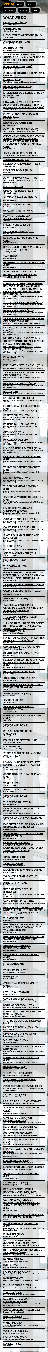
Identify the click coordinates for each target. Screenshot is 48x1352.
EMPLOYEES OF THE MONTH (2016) (23, 365)
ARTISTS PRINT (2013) (15, 789)
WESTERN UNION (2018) (16, 159)
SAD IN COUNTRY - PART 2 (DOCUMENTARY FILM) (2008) (19, 1190)
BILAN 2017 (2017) (13, 357)
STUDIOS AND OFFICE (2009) (19, 1033)
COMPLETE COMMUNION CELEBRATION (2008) (17, 1119)
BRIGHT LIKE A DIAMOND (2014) (21, 653)
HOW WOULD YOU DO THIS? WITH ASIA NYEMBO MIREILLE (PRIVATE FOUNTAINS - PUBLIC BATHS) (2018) (23, 105)
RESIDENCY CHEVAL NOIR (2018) (22, 164)
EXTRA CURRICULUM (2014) (19, 671)
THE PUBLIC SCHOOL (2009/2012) (22, 1021)
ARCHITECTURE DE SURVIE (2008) (22, 1086)
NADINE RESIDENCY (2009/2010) (21, 1027)
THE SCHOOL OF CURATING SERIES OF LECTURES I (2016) (23, 374)
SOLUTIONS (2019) (13, 48)
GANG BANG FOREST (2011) (19, 901)
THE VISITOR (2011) (14, 918)
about (31, 4)
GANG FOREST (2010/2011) (18, 998)
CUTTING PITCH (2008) (16, 1160)
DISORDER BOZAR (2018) (17, 170)
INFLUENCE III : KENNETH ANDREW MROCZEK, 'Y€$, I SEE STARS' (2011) (24, 908)
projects (9, 10)
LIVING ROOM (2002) (15, 1337)
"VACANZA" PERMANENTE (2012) (22, 876)
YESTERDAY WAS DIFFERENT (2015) (23, 584)
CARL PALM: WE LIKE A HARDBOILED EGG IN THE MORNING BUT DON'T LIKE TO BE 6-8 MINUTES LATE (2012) (23, 846)
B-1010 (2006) (10, 1265)
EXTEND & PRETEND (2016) (18, 398)
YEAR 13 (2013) (11, 783)
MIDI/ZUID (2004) (12, 1316)
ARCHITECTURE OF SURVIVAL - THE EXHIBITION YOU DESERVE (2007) (23, 1215)
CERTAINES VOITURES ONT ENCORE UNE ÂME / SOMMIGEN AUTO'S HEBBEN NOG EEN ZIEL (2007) (21, 1204)
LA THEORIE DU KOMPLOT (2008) (22, 1101)
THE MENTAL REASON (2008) (19, 1079)
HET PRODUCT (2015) (15, 559)
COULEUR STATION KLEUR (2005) (22, 1310)
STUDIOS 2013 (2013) (15, 795)
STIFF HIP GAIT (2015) (15, 598)
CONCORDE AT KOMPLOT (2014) (21, 647)
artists (23, 10)
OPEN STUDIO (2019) (15, 22)
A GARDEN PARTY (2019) (17, 41)
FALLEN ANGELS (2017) (16, 225)
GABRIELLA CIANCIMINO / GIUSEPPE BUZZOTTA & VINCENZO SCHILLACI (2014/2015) (23, 608)
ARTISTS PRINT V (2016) (16, 415)
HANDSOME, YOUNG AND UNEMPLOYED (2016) (17, 509)
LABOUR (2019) (12, 79)
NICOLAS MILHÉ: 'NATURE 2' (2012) (23, 870)
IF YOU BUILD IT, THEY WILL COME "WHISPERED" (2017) (23, 248)
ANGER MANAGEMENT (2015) (20, 553)
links (35, 10)
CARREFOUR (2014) (14, 700)
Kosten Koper (30, 1195)
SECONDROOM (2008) (15, 1182)
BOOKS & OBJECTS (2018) (18, 123)
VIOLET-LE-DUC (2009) (16, 1040)
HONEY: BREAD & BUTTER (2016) (22, 448)
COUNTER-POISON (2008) (17, 1133)
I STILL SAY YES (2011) (16, 992)
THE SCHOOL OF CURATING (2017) (23, 302)
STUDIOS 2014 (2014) (15, 724)
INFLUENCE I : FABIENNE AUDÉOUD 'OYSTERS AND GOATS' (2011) (23, 937)
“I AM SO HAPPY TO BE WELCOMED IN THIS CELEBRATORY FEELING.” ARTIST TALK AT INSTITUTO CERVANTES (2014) (23, 627)
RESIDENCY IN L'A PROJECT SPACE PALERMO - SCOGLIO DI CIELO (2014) (23, 662)
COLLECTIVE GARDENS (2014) (20, 678)
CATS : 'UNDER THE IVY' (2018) (20, 129)
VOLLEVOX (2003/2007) (16, 1331)
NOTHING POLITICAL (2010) (18, 1005)
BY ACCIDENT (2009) (14, 1066)
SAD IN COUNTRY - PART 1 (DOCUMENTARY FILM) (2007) (19, 1242)
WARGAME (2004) (13, 1323)
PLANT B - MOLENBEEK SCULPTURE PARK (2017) (17, 217)
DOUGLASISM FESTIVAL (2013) (20, 740)
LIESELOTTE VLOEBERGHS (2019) (22, 35)
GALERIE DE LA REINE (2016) (19, 527)
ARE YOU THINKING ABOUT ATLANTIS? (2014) (18, 707)
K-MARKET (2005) (13, 1278)
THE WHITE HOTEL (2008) (17, 1073)
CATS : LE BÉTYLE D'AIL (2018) (20, 178)
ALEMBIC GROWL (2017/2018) (20, 197)
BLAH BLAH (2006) (13, 1259)
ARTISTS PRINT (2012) (15, 882)
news (19, 4)
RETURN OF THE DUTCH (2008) (20, 1127)
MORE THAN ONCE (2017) (17, 204)
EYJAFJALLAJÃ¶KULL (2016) (19, 383)
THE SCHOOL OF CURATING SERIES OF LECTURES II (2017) (23, 319)
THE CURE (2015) (12, 546)
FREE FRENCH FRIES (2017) (18, 231)
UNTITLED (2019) (12, 29)
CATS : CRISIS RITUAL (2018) (19, 153)
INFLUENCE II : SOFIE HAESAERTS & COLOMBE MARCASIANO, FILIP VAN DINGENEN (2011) (22, 927)
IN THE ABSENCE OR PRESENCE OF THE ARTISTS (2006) (23, 1251)
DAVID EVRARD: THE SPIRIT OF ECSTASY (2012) (21, 810)
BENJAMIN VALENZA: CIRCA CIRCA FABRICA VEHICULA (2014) (23, 685)
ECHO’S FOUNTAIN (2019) (17, 66)
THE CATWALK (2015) (15, 566)
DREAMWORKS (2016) (15, 440)
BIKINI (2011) (10, 976)
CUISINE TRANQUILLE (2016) (19, 519)
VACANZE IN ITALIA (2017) (18, 211)
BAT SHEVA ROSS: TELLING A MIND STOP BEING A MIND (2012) (23, 825)
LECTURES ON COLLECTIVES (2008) (23, 1167)
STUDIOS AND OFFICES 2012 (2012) (23, 817)
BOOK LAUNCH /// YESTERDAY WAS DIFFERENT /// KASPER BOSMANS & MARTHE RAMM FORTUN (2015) (23, 575)
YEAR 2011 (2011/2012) (16, 970)
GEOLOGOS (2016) (14, 432)
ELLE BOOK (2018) (13, 186)
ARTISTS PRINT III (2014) (17, 693)
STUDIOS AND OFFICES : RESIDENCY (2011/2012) (17, 947)
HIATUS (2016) (11, 391)
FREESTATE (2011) (13, 963)
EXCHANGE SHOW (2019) (17, 86)
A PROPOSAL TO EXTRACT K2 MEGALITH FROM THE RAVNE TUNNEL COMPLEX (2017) (20, 274)
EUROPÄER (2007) (13, 1234)
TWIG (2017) (10, 256)
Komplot (8, 4)
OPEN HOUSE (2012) (14, 857)
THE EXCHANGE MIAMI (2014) (20, 617)
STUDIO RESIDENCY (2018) (18, 191)
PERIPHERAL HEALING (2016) (20, 424)
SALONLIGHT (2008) (14, 1094)
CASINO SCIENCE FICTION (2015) (22, 591)
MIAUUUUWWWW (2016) (17, 478)
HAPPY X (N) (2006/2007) (17, 1271)
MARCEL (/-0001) (12, 1344)
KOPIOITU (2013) (12, 746)
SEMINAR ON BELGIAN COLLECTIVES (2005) (16, 1300)
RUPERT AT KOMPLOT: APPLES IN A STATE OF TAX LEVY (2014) (23, 639)
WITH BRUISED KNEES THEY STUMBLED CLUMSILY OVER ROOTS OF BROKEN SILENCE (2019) (24, 57)
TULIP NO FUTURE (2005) (17, 1285)
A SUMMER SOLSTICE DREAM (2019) (24, 73)
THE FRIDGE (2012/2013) (17, 802)
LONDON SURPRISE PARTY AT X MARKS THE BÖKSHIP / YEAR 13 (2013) (21, 765)
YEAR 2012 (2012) (13, 863)
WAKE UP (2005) (12, 1292)
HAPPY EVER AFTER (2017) (18, 310)
